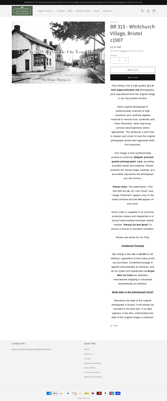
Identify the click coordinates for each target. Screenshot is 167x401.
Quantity (113, 55)
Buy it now (133, 77)
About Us (88, 354)
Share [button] (115, 325)
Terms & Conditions (92, 372)
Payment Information (93, 377)
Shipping (123, 51)
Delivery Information (93, 363)
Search (87, 349)
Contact (87, 358)
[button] (46, 11)
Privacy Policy (89, 368)
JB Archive (86, 398)
